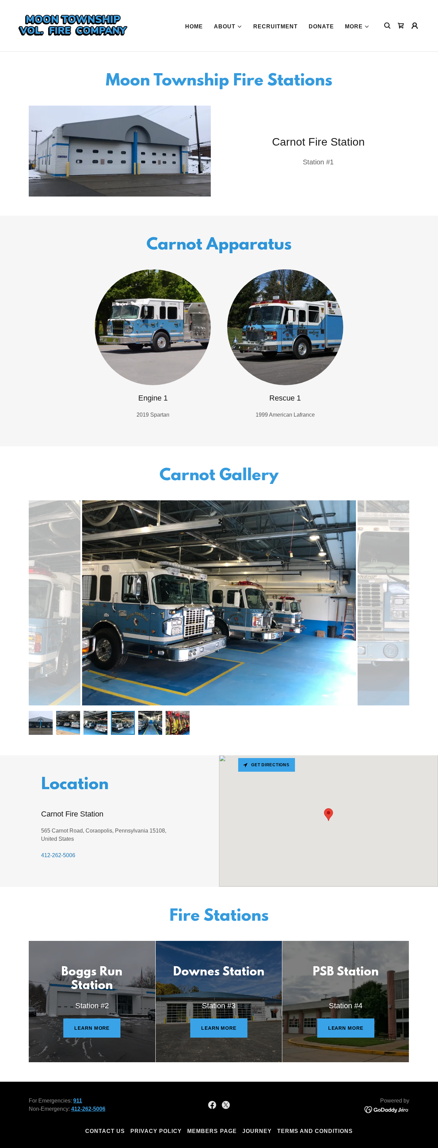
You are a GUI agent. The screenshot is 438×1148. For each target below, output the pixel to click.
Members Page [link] (211, 1131)
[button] (228, 27)
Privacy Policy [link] (156, 1131)
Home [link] (194, 26)
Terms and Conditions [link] (315, 1131)
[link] (73, 25)
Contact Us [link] (105, 1131)
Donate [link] (321, 26)
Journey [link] (257, 1131)
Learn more (92, 1028)
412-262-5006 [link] (58, 855)
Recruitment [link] (275, 26)
